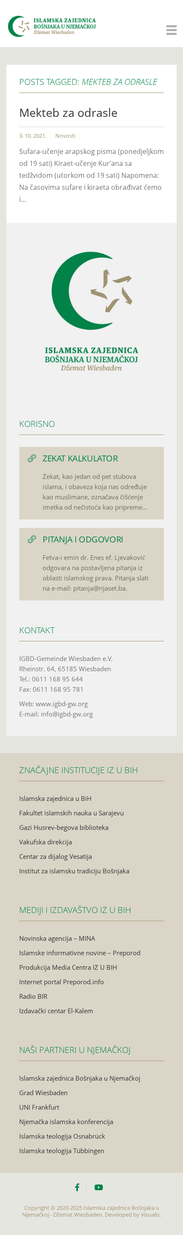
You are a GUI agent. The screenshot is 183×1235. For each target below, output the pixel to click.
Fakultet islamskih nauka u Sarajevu (71, 813)
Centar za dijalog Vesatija (55, 856)
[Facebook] (80, 1187)
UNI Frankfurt (39, 1107)
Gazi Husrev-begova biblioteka (64, 827)
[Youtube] (98, 1187)
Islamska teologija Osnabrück (62, 1136)
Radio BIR (33, 996)
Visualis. (151, 1214)
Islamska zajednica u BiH (55, 798)
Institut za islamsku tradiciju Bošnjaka (74, 871)
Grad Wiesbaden (43, 1092)
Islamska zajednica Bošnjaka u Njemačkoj (79, 1078)
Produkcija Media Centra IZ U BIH (68, 967)
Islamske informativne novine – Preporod (79, 952)
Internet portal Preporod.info (61, 981)
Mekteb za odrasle (68, 112)
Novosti (65, 135)
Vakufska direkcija (45, 842)
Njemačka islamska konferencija (66, 1121)
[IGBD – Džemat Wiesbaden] (51, 18)
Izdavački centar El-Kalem (56, 1010)
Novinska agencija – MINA (57, 938)
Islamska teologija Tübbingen (61, 1150)
